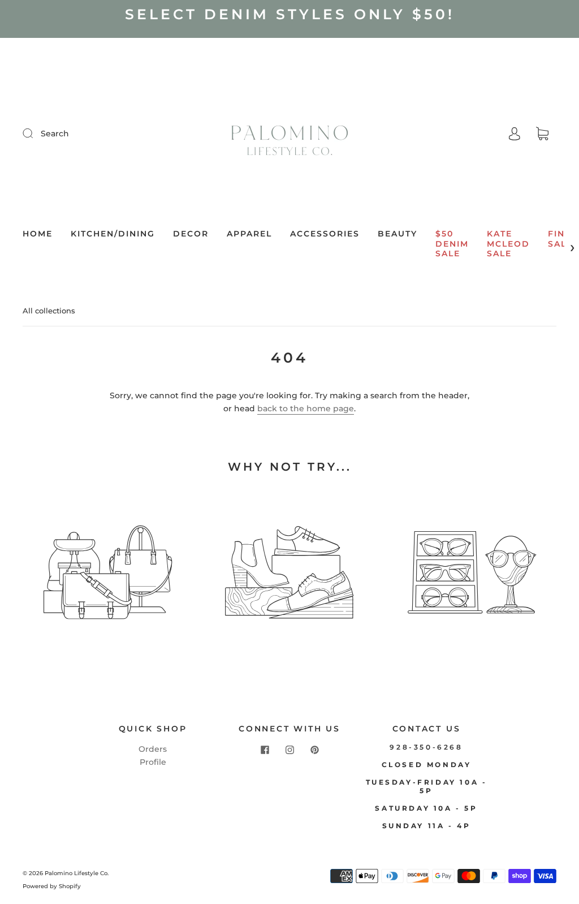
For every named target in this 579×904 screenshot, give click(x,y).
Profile (153, 762)
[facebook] (264, 749)
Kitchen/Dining (113, 234)
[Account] (514, 133)
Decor (191, 234)
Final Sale (562, 239)
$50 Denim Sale (452, 244)
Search (55, 133)
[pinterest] (314, 749)
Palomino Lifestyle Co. (77, 873)
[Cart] (542, 134)
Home (38, 234)
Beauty (397, 234)
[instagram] (289, 749)
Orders (153, 749)
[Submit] (35, 132)
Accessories (325, 234)
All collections (49, 310)
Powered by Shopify (52, 886)
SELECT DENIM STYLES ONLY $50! (290, 14)
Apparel (249, 234)
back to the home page (305, 408)
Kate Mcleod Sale (508, 244)
